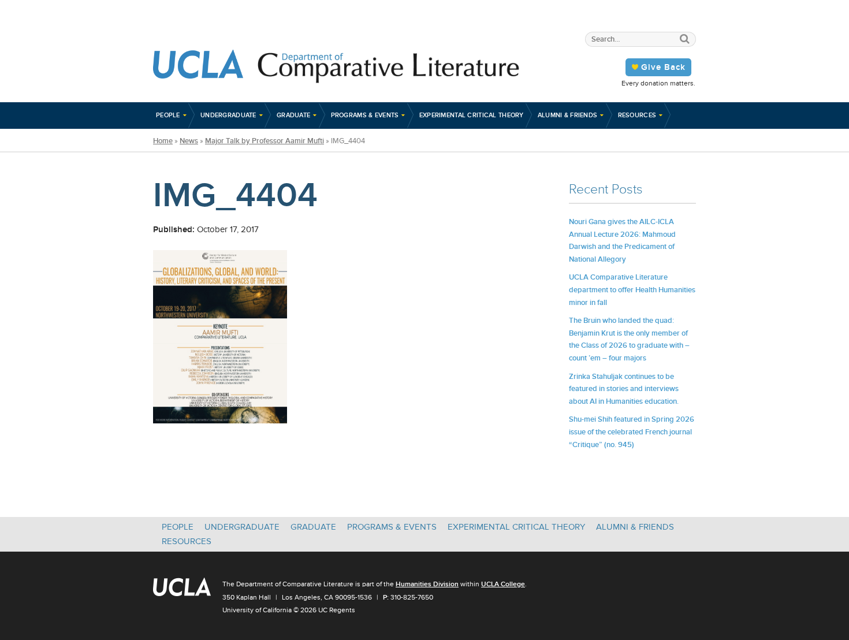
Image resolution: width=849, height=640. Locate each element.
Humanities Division (427, 584)
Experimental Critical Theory (471, 114)
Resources (637, 114)
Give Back (663, 67)
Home (163, 141)
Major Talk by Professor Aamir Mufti (264, 141)
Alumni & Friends (568, 114)
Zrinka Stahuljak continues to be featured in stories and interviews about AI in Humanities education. (624, 388)
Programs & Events (365, 114)
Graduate (293, 114)
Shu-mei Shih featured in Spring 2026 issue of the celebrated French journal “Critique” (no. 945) (631, 431)
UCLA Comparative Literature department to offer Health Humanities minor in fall (632, 289)
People (168, 114)
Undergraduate (228, 114)
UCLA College (503, 584)
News (189, 141)
